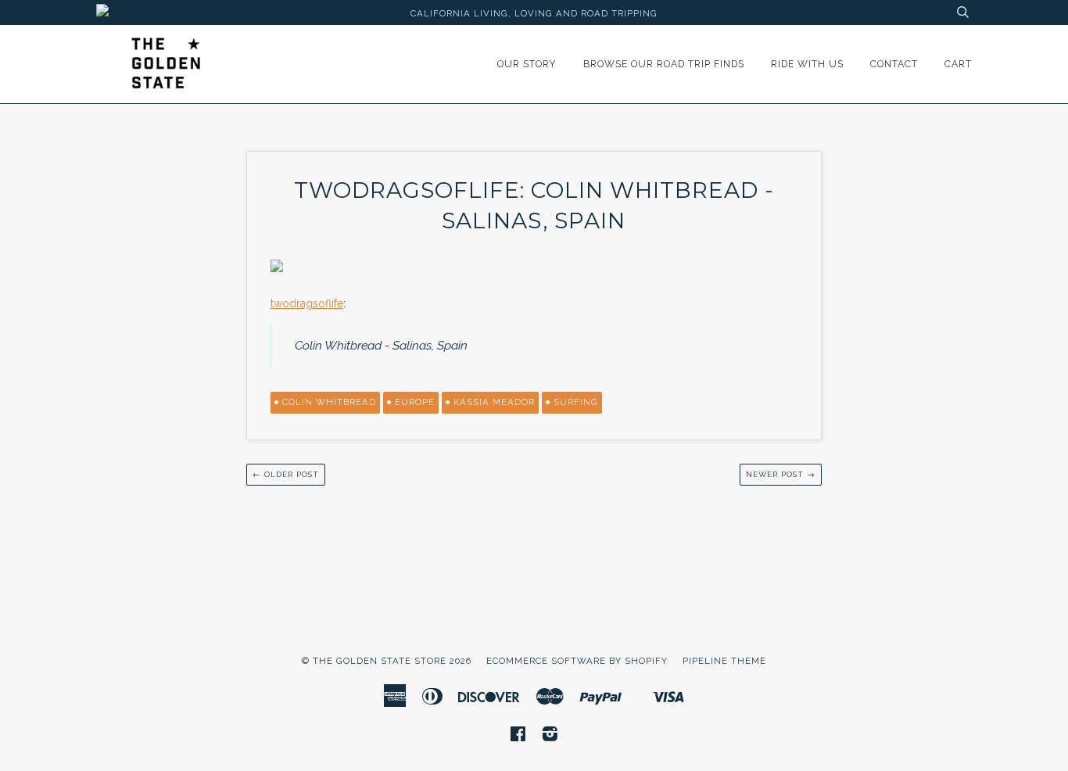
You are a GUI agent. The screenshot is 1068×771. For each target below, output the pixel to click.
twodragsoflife (307, 303)
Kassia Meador (494, 401)
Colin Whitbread (329, 401)
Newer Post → (780, 474)
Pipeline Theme (724, 660)
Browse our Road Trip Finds (663, 64)
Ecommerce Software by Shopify (577, 660)
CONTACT (894, 64)
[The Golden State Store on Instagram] (550, 736)
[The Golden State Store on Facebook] (518, 736)
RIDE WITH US (807, 64)
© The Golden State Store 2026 (386, 660)
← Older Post (286, 474)
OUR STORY (527, 64)
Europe (415, 401)
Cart (958, 64)
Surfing (576, 401)
